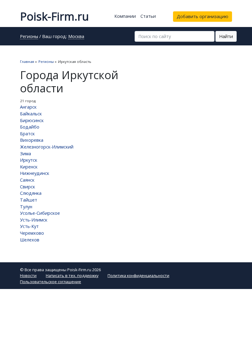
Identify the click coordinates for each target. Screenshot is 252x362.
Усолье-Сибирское (40, 213)
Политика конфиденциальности (138, 275)
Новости (28, 275)
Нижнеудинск (34, 173)
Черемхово (32, 233)
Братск (27, 134)
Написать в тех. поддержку (72, 275)
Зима (25, 153)
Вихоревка (31, 140)
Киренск (28, 167)
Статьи (148, 16)
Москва (76, 36)
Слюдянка (30, 193)
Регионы (29, 36)
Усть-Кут (29, 226)
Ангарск (28, 107)
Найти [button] (226, 36)
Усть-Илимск (33, 220)
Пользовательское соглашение (50, 281)
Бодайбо (29, 127)
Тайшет (28, 200)
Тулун (26, 207)
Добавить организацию (202, 16)
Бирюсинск (32, 120)
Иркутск (28, 160)
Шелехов (29, 240)
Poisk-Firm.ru (54, 16)
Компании (125, 16)
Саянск (27, 180)
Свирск (27, 187)
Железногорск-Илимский (46, 147)
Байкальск (31, 114)
